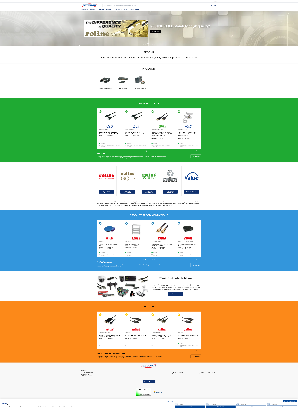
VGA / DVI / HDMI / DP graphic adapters (159, 241)
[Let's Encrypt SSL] (158, 392)
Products (84, 9)
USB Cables (127, 129)
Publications (134, 9)
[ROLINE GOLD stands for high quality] (128, 176)
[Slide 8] (152, 44)
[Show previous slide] (196, 150)
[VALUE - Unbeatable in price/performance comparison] (191, 176)
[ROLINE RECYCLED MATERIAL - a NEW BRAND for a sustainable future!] (170, 176)
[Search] (202, 5)
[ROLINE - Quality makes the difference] (106, 176)
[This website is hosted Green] (143, 392)
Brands (92, 9)
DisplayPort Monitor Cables (104, 129)
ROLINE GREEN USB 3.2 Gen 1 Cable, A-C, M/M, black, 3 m (135, 132)
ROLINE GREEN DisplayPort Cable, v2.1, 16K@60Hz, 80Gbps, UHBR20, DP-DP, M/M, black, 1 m (109, 133)
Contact (109, 9)
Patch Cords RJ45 (181, 241)
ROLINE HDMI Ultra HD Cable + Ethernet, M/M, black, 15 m (108, 244)
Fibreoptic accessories (103, 332)
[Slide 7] (150, 44)
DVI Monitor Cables (129, 241)
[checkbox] (176, 404)
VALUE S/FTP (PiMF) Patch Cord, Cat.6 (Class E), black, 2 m (187, 244)
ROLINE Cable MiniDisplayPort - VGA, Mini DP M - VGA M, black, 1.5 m (135, 336)
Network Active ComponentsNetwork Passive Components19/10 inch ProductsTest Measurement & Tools (174, 26)
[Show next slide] (199, 150)
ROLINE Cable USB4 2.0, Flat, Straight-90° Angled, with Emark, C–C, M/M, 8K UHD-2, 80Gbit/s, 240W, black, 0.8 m (188, 133)
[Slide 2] (144, 151)
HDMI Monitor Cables (103, 241)
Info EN (215, 1)
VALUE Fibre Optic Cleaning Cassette (109, 335)
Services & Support (121, 9)
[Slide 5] (146, 44)
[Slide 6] (148, 44)
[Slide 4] (144, 44)
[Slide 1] (147, 351)
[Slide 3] (146, 151)
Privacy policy (170, 401)
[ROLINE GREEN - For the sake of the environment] (149, 176)
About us (101, 9)
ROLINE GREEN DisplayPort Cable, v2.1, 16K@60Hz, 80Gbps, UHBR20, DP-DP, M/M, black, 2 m (161, 133)
